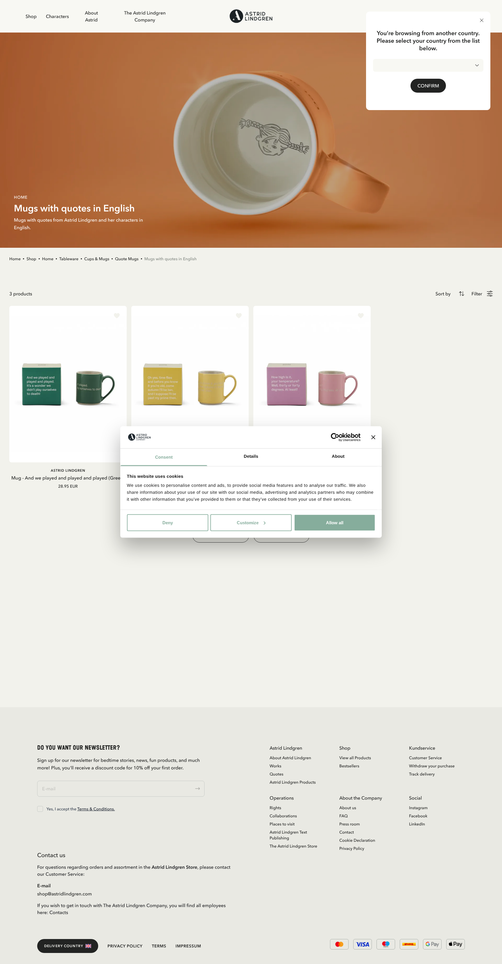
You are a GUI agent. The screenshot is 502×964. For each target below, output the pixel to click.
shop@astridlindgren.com (64, 894)
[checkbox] (40, 809)
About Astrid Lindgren (290, 757)
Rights (275, 807)
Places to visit (282, 824)
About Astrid (91, 16)
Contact (346, 832)
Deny (167, 522)
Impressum (188, 946)
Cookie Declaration (357, 840)
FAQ (343, 815)
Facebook (418, 815)
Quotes (276, 774)
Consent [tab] (164, 457)
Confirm (428, 86)
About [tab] (338, 456)
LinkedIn (417, 824)
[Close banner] (373, 437)
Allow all (334, 522)
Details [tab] (251, 456)
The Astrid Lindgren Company (145, 16)
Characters (57, 16)
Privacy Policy (351, 848)
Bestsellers (349, 766)
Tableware (68, 258)
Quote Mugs (127, 258)
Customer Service (425, 757)
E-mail (44, 885)
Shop (31, 16)
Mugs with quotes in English (170, 258)
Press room (349, 824)
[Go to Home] (251, 16)
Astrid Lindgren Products (293, 782)
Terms (159, 946)
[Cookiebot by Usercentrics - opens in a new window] (335, 437)
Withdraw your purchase (432, 766)
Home (15, 258)
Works (275, 766)
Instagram (418, 807)
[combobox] (428, 65)
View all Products (355, 757)
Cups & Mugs (96, 258)
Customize (248, 522)
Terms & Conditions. (96, 809)
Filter (476, 294)
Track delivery (422, 774)
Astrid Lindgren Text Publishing (288, 835)
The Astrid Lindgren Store (293, 846)
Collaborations (283, 815)
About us (347, 807)
